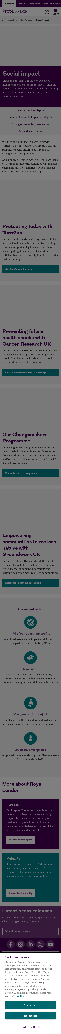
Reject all (30, 1015)
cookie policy (17, 996)
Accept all (30, 1005)
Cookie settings (30, 1027)
